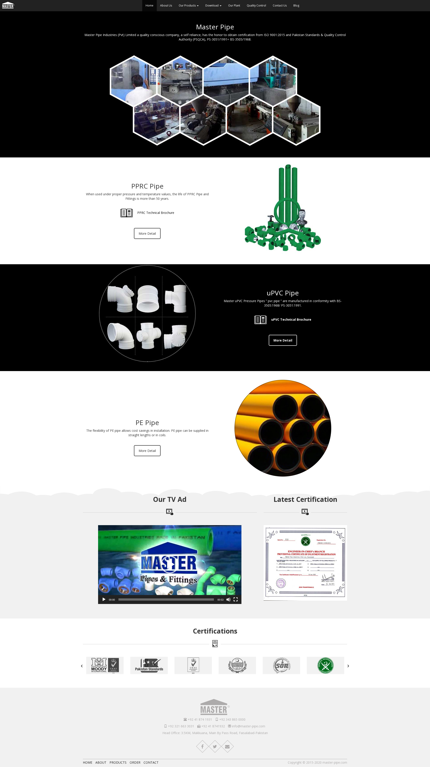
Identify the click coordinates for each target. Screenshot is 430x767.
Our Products (187, 5)
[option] (105, 666)
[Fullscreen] (235, 599)
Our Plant (234, 5)
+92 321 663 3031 (180, 726)
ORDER (135, 762)
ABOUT (100, 762)
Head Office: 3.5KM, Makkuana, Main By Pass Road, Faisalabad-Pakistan (215, 733)
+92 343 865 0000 (231, 719)
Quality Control (256, 5)
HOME (87, 762)
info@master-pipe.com (248, 726)
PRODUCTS (118, 762)
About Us (166, 5)
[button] (170, 565)
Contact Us (280, 5)
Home (149, 5)
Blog (296, 5)
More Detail (147, 233)
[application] (169, 564)
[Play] (104, 599)
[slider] (166, 599)
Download (212, 5)
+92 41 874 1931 (199, 719)
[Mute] (228, 599)
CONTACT (151, 762)
